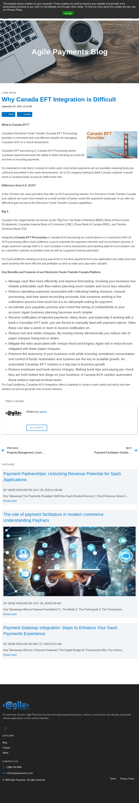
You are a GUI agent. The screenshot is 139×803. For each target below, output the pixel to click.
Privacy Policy (127, 778)
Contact (6, 747)
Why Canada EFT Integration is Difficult (59, 99)
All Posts (36, 428)
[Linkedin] (12, 728)
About (5, 752)
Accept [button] (68, 13)
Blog (5, 742)
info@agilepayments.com (19, 773)
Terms (113, 778)
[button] (8, 114)
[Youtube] (19, 728)
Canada (19, 401)
